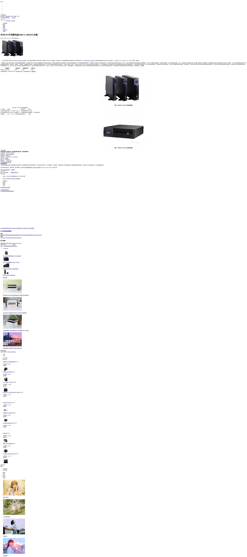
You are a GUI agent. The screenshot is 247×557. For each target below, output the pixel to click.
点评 (4, 28)
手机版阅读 (3, 187)
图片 (4, 24)
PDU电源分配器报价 (6, 231)
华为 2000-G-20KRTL (10, 20)
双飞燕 (13, 246)
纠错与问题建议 (4, 169)
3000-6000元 (14, 237)
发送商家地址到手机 (6, 162)
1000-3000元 (8, 237)
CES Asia (17, 243)
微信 (2, 159)
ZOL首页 (3, 16)
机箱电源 (8, 16)
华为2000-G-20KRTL (89, 60)
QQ (127, 60)
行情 (12, 16)
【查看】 (142, 65)
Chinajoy (10, 243)
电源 (15, 16)
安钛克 (24, 235)
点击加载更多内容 (5, 189)
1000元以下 (3, 237)
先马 (22, 235)
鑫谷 (14, 235)
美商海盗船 (17, 235)
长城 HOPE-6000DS (8, 372)
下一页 (3, 171)
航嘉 (2, 235)
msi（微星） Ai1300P (8, 382)
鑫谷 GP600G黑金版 (8, 443)
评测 (4, 31)
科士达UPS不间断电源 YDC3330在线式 (12, 256)
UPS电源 (24, 60)
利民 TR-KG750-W (8, 402)
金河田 (4, 235)
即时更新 (8, 187)
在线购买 (12, 154)
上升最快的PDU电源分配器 (28, 228)
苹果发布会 (3, 243)
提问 (2, 466)
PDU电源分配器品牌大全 (6, 228)
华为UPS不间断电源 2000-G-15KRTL (11, 262)
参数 (4, 25)
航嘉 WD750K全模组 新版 (9, 361)
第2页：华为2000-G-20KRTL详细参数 (11, 178)
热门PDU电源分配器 (16, 228)
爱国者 (7, 235)
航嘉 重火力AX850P (8, 412)
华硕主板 (10, 246)
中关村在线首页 (4, 191)
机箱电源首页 (11, 191)
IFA (12, 243)
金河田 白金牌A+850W (9, 423)
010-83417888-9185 (11, 351)
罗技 (16, 246)
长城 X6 (5, 433)
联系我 (6, 158)
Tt (20, 235)
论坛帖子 (5, 29)
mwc (14, 243)
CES (20, 243)
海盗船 (27, 235)
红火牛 (40, 235)
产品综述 (5, 23)
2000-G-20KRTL (18, 60)
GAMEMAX (36, 235)
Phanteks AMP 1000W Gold (10, 453)
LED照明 (6, 246)
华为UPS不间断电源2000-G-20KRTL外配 (30, 167)
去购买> (5, 365)
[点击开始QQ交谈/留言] (134, 60)
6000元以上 (19, 237)
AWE (7, 243)
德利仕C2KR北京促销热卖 (9, 275)
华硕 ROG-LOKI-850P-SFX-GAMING (12, 392)
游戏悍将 (11, 235)
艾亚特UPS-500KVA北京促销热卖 (10, 268)
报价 (4, 27)
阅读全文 (16, 172)
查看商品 (34, 71)
